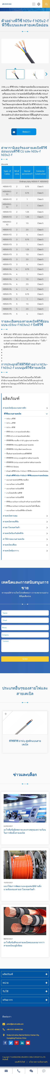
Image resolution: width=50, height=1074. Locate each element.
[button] (46, 74)
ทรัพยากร (8, 1000)
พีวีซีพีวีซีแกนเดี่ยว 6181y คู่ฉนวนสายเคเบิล (22, 440)
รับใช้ (5, 991)
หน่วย (6, 983)
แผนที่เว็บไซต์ (20, 1062)
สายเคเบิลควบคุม (10, 515)
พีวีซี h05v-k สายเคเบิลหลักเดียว (18, 431)
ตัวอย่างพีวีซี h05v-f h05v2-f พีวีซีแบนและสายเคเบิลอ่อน (27, 475)
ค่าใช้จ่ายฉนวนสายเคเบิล (13, 539)
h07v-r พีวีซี (10, 427)
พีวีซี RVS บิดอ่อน (12, 466)
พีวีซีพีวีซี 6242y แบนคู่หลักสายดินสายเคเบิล (22, 458)
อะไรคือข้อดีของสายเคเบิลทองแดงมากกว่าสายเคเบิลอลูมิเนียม (24, 944)
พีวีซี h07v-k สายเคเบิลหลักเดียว (18, 436)
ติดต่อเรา (6, 1016)
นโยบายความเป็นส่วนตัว (38, 1062)
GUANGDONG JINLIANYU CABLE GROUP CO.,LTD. (28, 1057)
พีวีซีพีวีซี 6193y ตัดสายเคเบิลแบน (19, 449)
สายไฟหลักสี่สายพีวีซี (14, 493)
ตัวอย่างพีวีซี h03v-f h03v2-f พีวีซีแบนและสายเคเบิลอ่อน (27, 471)
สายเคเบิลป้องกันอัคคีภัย (13, 533)
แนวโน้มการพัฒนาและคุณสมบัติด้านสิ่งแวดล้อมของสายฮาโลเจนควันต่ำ (22, 888)
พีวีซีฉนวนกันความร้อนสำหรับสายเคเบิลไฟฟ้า (23, 501)
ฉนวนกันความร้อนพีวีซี (15, 484)
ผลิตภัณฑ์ (11, 398)
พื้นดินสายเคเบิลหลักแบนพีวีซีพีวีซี (19, 453)
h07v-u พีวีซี (10, 423)
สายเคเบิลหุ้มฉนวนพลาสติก (14, 407)
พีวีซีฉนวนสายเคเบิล (12, 413)
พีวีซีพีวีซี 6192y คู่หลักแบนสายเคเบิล (20, 445)
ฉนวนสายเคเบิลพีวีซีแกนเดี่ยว (17, 480)
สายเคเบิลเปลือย (10, 544)
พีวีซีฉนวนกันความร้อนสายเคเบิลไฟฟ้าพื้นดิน (23, 506)
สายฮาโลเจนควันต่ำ (11, 527)
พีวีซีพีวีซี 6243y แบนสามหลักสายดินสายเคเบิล (24, 462)
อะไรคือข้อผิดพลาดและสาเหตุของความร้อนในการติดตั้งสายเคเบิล (25, 831)
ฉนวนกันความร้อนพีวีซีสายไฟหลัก (19, 510)
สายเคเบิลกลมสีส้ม (11, 521)
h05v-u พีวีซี (10, 418)
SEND (25, 659)
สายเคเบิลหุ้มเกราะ (11, 550)
